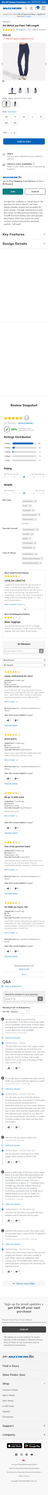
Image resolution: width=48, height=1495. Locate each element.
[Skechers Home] (12, 8)
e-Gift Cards (8, 1406)
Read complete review (14, 604)
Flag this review (11, 725)
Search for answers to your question (21, 994)
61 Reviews (21, 29)
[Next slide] (46, 64)
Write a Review (25, 423)
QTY (5, 132)
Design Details (15, 244)
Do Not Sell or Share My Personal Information (24, 1472)
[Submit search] (40, 999)
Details (28, 16)
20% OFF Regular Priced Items (14, 2)
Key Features (14, 234)
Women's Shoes (10, 1390)
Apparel (6, 1411)
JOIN (13, 191)
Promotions (8, 1416)
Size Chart (12, 112)
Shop (23, 16)
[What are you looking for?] (26, 8)
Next (24, 974)
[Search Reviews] (41, 651)
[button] (12, 91)
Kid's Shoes (8, 1400)
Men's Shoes (9, 1395)
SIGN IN (35, 191)
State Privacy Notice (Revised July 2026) (24, 1468)
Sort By (6, 1011)
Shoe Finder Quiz (14, 1375)
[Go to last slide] (2, 64)
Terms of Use (16, 1342)
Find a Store (11, 1366)
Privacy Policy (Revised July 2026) (24, 1464)
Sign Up (24, 1329)
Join (5, 1356)
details (43, 2)
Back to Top (24, 969)
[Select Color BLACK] (15, 104)
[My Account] (31, 8)
